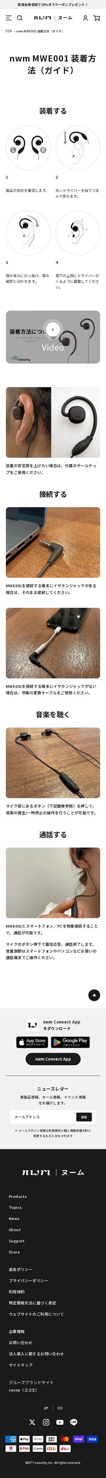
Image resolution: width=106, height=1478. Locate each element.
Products (18, 1196)
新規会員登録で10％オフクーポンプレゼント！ (53, 4)
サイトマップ (20, 1365)
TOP (8, 31)
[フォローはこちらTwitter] (32, 1422)
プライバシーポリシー (28, 1280)
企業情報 (17, 1331)
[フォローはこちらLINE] (74, 1422)
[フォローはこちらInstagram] (46, 1422)
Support (17, 1241)
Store (14, 1252)
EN (60, 1408)
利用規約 (17, 1291)
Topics (15, 1207)
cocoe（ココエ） (24, 1390)
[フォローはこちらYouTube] (60, 1422)
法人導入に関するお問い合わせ (36, 1354)
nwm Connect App (53, 1059)
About (15, 1229)
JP (46, 1408)
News (14, 1218)
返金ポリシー (20, 1269)
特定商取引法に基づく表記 (32, 1303)
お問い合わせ (20, 1342)
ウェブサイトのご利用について (36, 1314)
